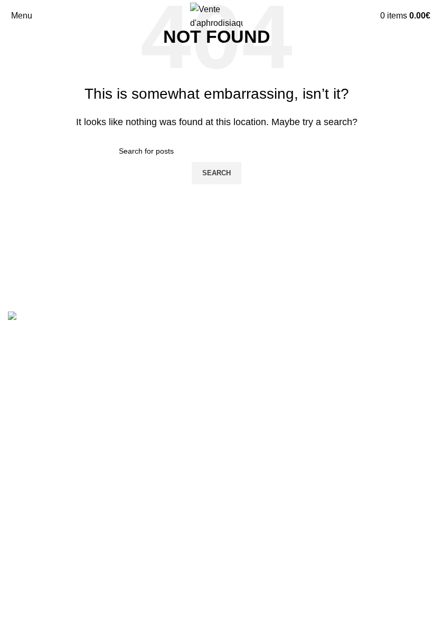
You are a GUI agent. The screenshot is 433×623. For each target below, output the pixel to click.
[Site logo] (216, 15)
